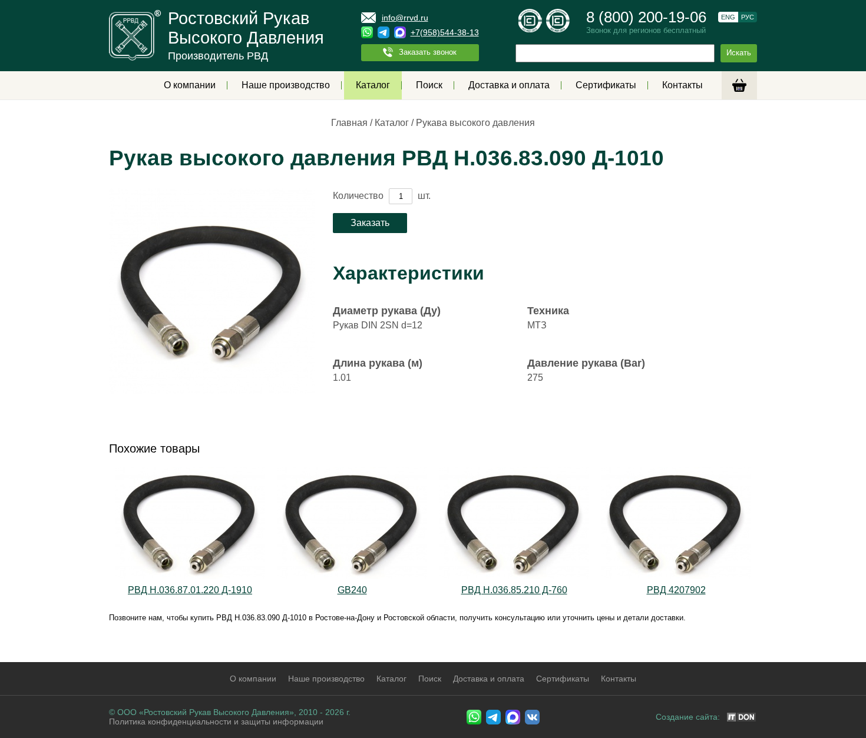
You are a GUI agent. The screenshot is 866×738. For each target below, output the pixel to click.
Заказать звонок (428, 52)
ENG (728, 17)
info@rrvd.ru (405, 17)
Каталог (373, 85)
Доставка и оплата (509, 85)
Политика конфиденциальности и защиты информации (216, 721)
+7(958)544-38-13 (445, 32)
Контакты (682, 85)
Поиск (429, 85)
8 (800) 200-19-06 (646, 17)
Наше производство (286, 85)
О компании (190, 85)
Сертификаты (606, 85)
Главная (349, 123)
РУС (747, 17)
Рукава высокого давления (475, 123)
